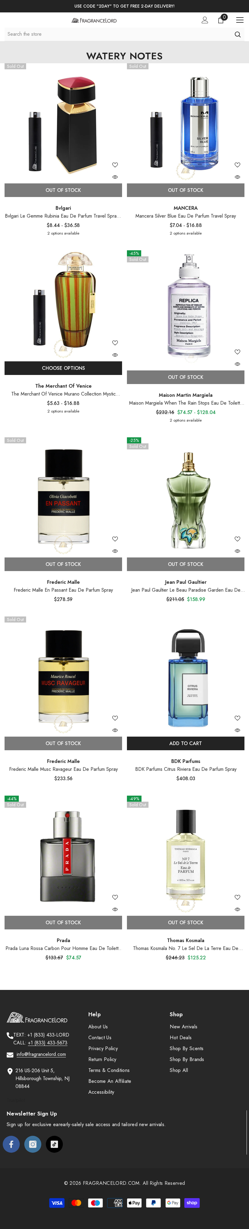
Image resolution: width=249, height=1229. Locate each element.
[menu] (240, 20)
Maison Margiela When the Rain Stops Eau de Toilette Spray (186, 403)
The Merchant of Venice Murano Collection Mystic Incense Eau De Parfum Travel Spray (63, 394)
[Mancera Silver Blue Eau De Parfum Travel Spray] (185, 121)
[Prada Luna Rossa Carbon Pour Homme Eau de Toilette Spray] (63, 854)
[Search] (237, 34)
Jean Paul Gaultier (185, 582)
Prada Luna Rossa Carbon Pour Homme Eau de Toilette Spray (63, 948)
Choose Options (63, 368)
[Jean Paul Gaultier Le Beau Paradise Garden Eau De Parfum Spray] (185, 495)
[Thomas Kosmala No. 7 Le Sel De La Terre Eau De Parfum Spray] (185, 854)
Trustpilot (16, 1100)
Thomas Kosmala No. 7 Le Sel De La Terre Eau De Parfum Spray (185, 948)
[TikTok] (54, 1144)
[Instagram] (32, 1144)
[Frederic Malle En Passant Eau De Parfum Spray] (63, 495)
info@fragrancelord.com (41, 1054)
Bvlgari (63, 208)
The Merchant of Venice (63, 386)
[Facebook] (11, 1144)
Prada (63, 940)
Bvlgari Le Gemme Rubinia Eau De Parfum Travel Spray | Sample (63, 216)
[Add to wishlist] (115, 164)
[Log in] (205, 20)
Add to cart (185, 743)
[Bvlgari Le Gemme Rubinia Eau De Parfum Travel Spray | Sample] (63, 121)
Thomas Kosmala (185, 940)
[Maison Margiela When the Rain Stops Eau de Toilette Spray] (185, 308)
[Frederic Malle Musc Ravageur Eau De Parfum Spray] (63, 675)
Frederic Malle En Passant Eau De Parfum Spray (63, 590)
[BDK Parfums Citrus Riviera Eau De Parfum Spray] (185, 675)
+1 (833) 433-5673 (47, 1042)
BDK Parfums (185, 761)
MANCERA (186, 208)
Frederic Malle (63, 582)
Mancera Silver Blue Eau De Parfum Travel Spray (185, 215)
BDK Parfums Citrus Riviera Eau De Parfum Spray (186, 769)
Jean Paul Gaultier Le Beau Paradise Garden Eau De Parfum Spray (185, 590)
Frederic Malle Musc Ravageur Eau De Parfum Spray (63, 769)
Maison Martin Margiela (186, 395)
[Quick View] (115, 177)
